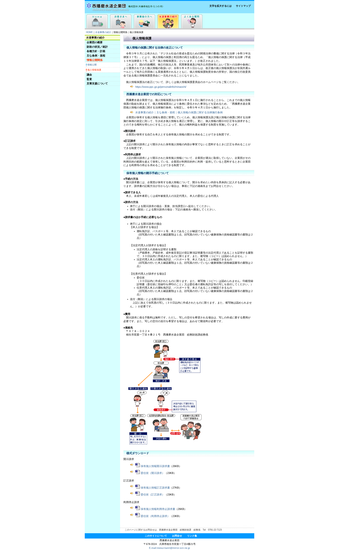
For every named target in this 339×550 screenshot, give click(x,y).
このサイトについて (156, 535)
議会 (89, 74)
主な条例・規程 (96, 55)
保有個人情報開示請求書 (155, 466)
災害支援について (97, 83)
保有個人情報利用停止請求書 (158, 509)
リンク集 (192, 535)
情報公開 (92, 64)
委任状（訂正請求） (153, 494)
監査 (89, 78)
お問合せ (177, 535)
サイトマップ (243, 6)
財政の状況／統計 (97, 46)
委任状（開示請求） (153, 473)
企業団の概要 (95, 42)
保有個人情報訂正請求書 (155, 487)
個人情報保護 (94, 69)
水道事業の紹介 (103, 32)
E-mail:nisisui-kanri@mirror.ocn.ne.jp (169, 548)
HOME (89, 32)
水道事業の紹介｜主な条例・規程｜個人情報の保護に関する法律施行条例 (179, 112)
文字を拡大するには (220, 6)
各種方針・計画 (96, 51)
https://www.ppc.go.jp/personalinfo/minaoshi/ (160, 86)
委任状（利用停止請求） (155, 516)
